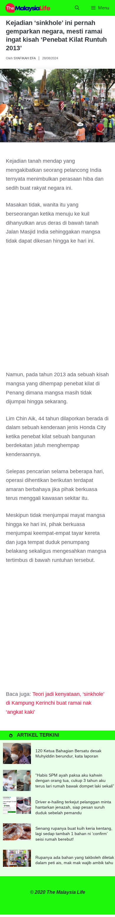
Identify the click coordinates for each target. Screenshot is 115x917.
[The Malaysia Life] (28, 8)
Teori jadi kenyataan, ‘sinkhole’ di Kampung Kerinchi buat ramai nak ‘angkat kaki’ (55, 703)
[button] (77, 8)
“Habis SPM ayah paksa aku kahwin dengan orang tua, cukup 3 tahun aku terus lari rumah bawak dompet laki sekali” (74, 780)
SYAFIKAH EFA (25, 58)
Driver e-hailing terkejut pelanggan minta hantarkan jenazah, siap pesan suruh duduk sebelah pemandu (73, 807)
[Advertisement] (57, 310)
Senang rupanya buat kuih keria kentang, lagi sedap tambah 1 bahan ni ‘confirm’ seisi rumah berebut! (73, 833)
